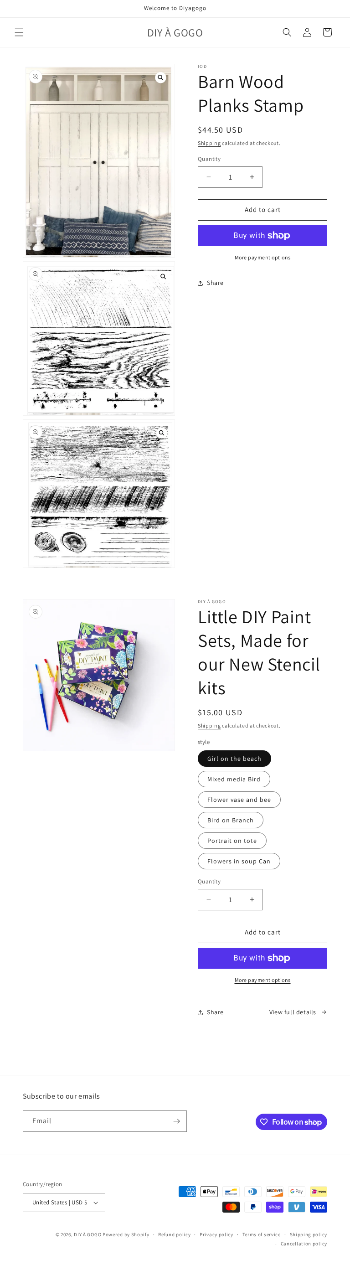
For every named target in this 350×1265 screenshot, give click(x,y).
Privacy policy (216, 1234)
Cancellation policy (304, 1243)
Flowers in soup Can (239, 861)
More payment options (263, 257)
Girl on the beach (234, 758)
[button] (19, 32)
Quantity (209, 159)
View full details (292, 1012)
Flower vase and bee (239, 799)
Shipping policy (309, 1234)
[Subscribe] (176, 1121)
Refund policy (174, 1234)
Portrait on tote (232, 840)
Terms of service (261, 1234)
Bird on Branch (230, 820)
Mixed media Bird (234, 779)
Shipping (209, 142)
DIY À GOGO (87, 1234)
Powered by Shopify (126, 1234)
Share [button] (215, 283)
